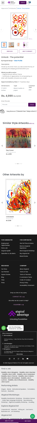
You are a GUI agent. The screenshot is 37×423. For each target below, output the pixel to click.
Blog (2, 277)
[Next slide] (34, 145)
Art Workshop (15, 411)
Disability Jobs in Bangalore (9, 372)
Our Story (4, 269)
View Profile (18, 61)
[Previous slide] (2, 145)
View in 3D (10, 51)
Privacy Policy (24, 283)
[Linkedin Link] (23, 359)
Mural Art (14, 409)
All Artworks (12, 8)
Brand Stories (24, 256)
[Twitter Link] (18, 359)
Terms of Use (24, 272)
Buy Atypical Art (24, 253)
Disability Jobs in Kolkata (26, 376)
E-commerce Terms (26, 277)
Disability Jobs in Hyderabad (26, 374)
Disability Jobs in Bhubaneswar (17, 380)
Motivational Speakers (19, 389)
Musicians (11, 391)
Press (3, 283)
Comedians (31, 389)
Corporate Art (5, 409)
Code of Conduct (25, 280)
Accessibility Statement (27, 285)
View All (31, 123)
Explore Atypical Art (10, 406)
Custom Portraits (28, 419)
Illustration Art (5, 411)
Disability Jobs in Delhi (9, 374)
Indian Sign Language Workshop (12, 400)
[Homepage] (11, 2)
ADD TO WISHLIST (27, 51)
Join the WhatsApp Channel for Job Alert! (15, 328)
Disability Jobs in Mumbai (27, 372)
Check (32, 104)
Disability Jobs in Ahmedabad (10, 378)
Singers (3, 389)
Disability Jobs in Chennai (9, 376)
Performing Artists (9, 385)
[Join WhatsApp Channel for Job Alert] (3, 328)
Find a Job (4, 248)
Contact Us (17, 297)
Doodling (31, 402)
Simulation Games (29, 398)
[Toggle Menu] (2, 2)
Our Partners (5, 272)
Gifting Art (21, 409)
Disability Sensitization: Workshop (11, 398)
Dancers (4, 391)
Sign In (23, 2)
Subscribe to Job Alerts (8, 253)
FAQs (2, 280)
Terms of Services (25, 274)
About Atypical (24, 269)
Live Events (29, 409)
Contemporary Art (16, 419)
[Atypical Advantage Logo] (18, 313)
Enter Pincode (5, 101)
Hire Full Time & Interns (26, 243)
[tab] (15, 163)
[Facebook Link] (14, 359)
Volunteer (17, 305)
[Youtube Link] (27, 359)
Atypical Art (4, 8)
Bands (9, 389)
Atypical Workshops (10, 394)
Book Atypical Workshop (27, 251)
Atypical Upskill (5, 251)
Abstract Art (5, 419)
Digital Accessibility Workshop (18, 402)
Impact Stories (5, 274)
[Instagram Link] (9, 359)
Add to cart (9, 421)
